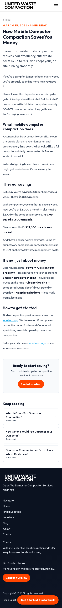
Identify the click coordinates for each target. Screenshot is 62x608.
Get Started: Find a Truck (38, 600)
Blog (5, 523)
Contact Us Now (16, 577)
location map (10, 320)
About (6, 528)
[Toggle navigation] (56, 5)
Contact (8, 534)
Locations (8, 517)
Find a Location (31, 384)
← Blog (7, 19)
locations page (37, 343)
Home (6, 506)
